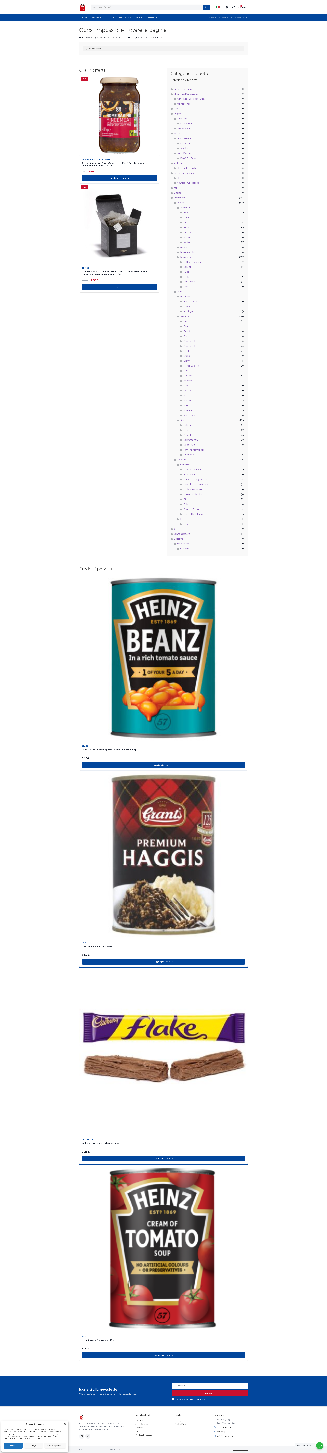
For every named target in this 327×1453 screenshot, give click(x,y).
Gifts (186, 499)
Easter (183, 519)
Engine (177, 114)
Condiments (190, 341)
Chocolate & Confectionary (97, 159)
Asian (186, 321)
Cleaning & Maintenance (186, 94)
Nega (33, 1445)
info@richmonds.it (225, 1436)
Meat (186, 371)
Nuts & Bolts (186, 123)
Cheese (187, 336)
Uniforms (178, 539)
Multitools (179, 163)
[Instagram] (87, 1436)
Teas (186, 287)
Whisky (187, 242)
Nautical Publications (188, 183)
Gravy (187, 361)
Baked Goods (190, 301)
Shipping (139, 1428)
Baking (187, 425)
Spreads (188, 410)
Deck (176, 109)
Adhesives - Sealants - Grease (192, 99)
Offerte (152, 17)
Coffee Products (192, 262)
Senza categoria (182, 534)
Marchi (139, 17)
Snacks (184, 148)
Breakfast (185, 296)
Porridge (188, 311)
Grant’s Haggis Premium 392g (97, 946)
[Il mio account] (227, 7)
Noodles (188, 381)
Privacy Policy (181, 1420)
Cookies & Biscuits (193, 494)
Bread (187, 331)
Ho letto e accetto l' (190, 1399)
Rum (186, 227)
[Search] (206, 7)
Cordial (187, 267)
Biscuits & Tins (191, 474)
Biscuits (187, 430)
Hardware (182, 119)
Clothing (184, 549)
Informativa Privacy (197, 1399)
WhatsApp (222, 1432)
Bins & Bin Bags (188, 158)
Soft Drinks (189, 282)
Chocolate (189, 435)
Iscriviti (210, 1393)
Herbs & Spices (191, 366)
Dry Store (185, 143)
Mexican (188, 376)
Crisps (187, 356)
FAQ (137, 1431)
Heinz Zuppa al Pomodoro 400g (98, 1340)
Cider (186, 217)
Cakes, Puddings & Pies (195, 479)
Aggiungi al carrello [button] (119, 178)
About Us (139, 1420)
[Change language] (219, 7)
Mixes (186, 277)
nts (175, 188)
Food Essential (184, 138)
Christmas (185, 465)
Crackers (188, 351)
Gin (185, 222)
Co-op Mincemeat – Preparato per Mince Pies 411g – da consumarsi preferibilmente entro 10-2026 (115, 164)
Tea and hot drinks (193, 514)
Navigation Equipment (185, 173)
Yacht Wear (183, 544)
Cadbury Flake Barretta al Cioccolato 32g (102, 1143)
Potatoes (188, 390)
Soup (186, 405)
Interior (177, 133)
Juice (186, 272)
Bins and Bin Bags (183, 89)
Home (84, 17)
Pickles (187, 385)
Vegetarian (189, 415)
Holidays (124, 17)
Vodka (187, 237)
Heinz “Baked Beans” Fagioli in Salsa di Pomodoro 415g (109, 749)
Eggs (186, 524)
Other (187, 504)
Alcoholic (185, 208)
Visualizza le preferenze (55, 1445)
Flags (179, 178)
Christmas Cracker (193, 489)
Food (109, 17)
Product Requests (143, 1435)
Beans (187, 326)
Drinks (96, 17)
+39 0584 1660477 (225, 1427)
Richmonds (179, 198)
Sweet (183, 420)
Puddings (189, 455)
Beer (186, 212)
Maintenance (183, 104)
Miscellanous (183, 128)
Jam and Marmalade (194, 450)
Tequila (187, 232)
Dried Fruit (189, 445)
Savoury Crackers (192, 509)
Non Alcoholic (187, 252)
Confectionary (191, 440)
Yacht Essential (184, 153)
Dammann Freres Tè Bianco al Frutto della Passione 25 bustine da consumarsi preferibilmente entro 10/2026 (114, 272)
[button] (64, 1424)
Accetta (13, 1445)
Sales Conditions (142, 1424)
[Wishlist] (233, 7)
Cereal (187, 306)
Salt (186, 395)
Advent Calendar (192, 469)
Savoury (184, 316)
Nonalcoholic (187, 257)
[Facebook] (81, 1436)
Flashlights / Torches (187, 168)
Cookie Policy (181, 1424)
